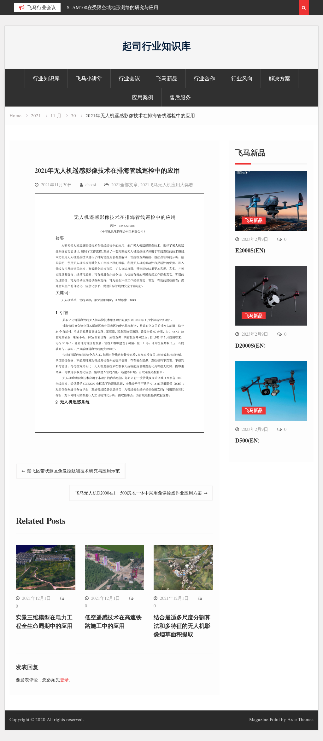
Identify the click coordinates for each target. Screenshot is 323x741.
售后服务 (180, 97)
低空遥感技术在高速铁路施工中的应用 (113, 621)
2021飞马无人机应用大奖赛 (166, 185)
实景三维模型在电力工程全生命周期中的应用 (44, 621)
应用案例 (142, 97)
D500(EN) (247, 440)
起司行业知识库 (156, 45)
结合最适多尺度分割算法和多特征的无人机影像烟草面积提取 (182, 625)
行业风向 (242, 78)
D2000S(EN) (250, 345)
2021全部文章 (124, 185)
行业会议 (129, 78)
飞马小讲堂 (89, 78)
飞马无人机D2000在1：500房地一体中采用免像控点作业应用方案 (138, 493)
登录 (64, 680)
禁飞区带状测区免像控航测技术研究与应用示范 (73, 471)
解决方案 (279, 78)
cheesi (90, 185)
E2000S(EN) (250, 250)
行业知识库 (46, 78)
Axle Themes (300, 719)
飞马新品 (167, 78)
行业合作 (204, 78)
